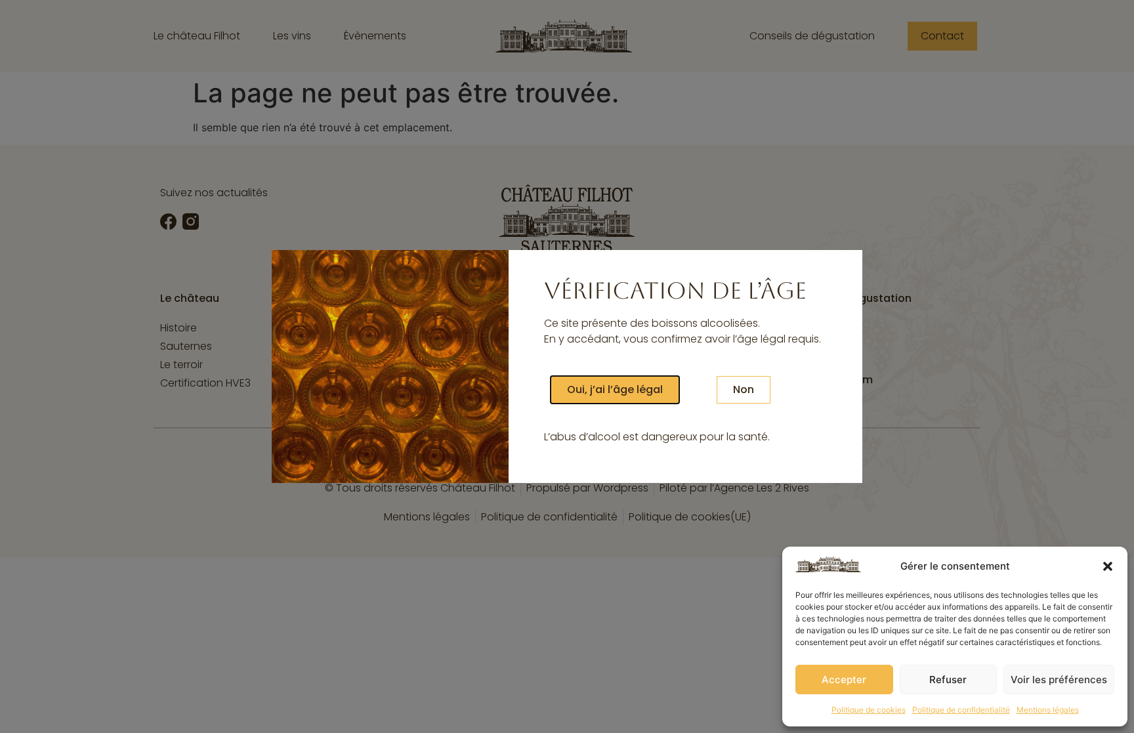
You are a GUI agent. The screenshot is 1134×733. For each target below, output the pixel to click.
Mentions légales (1048, 710)
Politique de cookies (868, 710)
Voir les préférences (1059, 679)
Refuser (948, 679)
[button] (1107, 566)
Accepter (844, 679)
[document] (567, 366)
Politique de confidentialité (961, 710)
